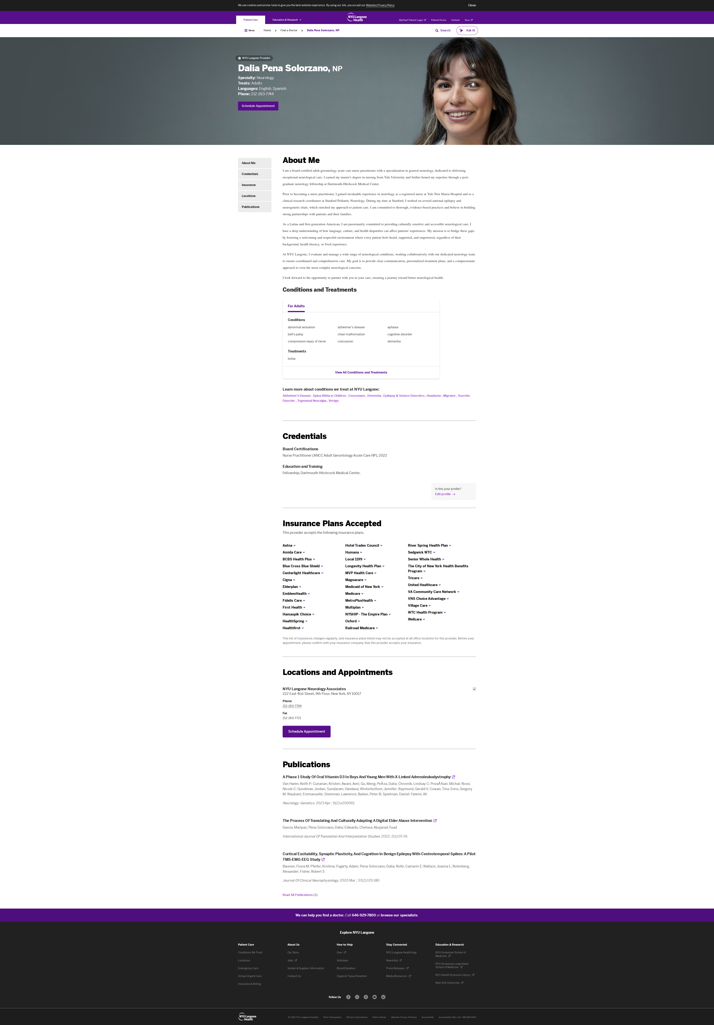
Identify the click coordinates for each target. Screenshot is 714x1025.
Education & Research (285, 19)
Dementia (374, 395)
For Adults (296, 306)
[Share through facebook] (473, 66)
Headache (434, 395)
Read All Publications (300, 895)
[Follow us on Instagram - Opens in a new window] (366, 997)
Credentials (250, 174)
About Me (248, 163)
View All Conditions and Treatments (361, 372)
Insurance (249, 185)
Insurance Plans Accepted (332, 523)
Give (467, 20)
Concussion (357, 395)
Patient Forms (438, 20)
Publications (251, 207)
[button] (472, 5)
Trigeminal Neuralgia (311, 400)
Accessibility (428, 1017)
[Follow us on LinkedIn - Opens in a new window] (383, 997)
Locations (249, 196)
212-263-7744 (262, 94)
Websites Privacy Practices (404, 1017)
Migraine (449, 395)
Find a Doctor (289, 30)
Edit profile (443, 494)
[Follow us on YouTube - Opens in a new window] (374, 997)
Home (267, 30)
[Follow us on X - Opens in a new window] (357, 997)
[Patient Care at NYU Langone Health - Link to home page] (357, 17)
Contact (455, 20)
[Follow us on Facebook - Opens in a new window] (348, 997)
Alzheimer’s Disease (297, 395)
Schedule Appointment (258, 106)
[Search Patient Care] (437, 30)
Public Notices (379, 1017)
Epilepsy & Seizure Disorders (403, 395)
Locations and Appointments (338, 672)
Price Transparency (332, 1017)
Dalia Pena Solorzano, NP (323, 30)
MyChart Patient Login (411, 20)
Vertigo (334, 400)
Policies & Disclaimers (357, 1017)
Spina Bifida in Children (329, 395)
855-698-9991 (469, 1017)
